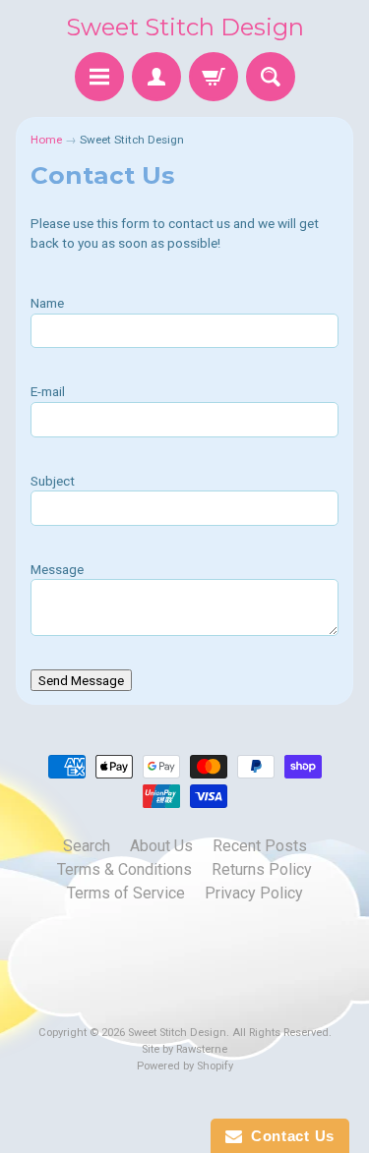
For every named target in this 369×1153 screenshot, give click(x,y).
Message (57, 569)
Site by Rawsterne (184, 1049)
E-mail (48, 391)
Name (47, 303)
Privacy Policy (254, 893)
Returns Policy (262, 869)
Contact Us (288, 1135)
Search (86, 845)
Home (46, 139)
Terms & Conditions (124, 869)
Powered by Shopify (185, 1066)
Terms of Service (126, 893)
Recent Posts (260, 845)
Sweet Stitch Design (185, 27)
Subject (53, 481)
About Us (161, 845)
